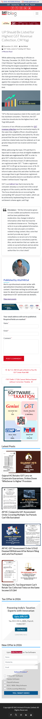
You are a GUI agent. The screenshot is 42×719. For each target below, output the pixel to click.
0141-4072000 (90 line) (11, 2)
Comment (8, 338)
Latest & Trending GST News (21, 49)
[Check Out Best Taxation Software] (21, 307)
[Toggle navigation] (37, 13)
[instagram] (21, 8)
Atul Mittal (24, 46)
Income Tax (15, 5)
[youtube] (29, 8)
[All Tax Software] (21, 414)
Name (6, 323)
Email (6, 331)
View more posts (10, 299)
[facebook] (12, 8)
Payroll (32, 5)
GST (8, 5)
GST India (7, 49)
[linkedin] (25, 8)
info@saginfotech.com (31, 2)
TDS (22, 5)
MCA (27, 5)
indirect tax (13, 184)
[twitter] (16, 8)
